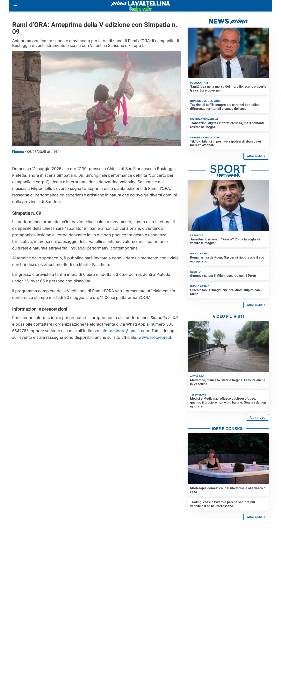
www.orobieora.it (154, 337)
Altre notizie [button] (256, 156)
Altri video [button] (257, 417)
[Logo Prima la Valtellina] (140, 6)
